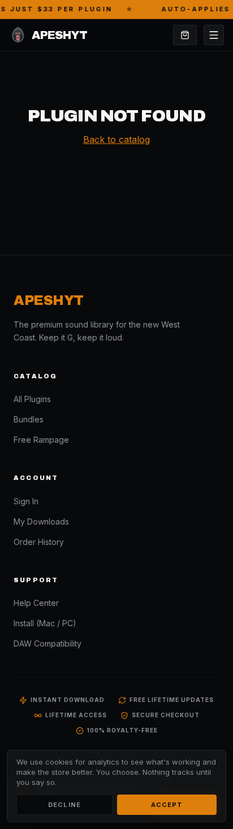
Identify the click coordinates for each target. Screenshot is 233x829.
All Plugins (32, 399)
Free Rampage (41, 439)
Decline (64, 805)
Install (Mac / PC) (45, 623)
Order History (39, 542)
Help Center (36, 603)
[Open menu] (214, 35)
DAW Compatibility (47, 643)
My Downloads (41, 521)
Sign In (26, 501)
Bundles (29, 419)
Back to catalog (116, 139)
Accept (167, 805)
